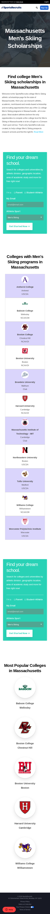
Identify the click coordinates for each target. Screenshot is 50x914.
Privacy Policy (25, 901)
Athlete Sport (13, 211)
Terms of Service (25, 910)
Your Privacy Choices (23, 907)
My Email (10, 198)
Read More (38, 132)
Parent (19, 192)
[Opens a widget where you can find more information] (9, 910)
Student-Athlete (34, 192)
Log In (46, 2)
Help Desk (19, 2)
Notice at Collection (25, 904)
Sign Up (44, 8)
